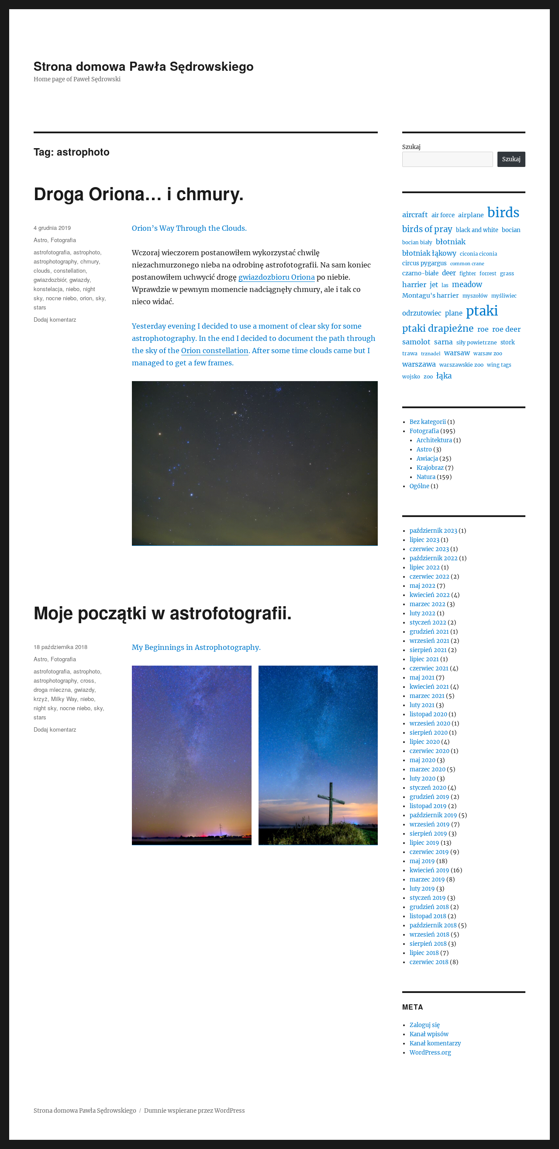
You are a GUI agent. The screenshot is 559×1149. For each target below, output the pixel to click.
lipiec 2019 (424, 843)
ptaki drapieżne (438, 328)
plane (453, 313)
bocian (511, 230)
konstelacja (48, 289)
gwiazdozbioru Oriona (276, 277)
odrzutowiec (422, 313)
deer (449, 273)
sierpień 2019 (428, 833)
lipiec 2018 (424, 953)
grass (507, 273)
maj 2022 (422, 586)
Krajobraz (430, 468)
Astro (40, 240)
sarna (443, 342)
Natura (426, 477)
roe (483, 329)
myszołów (475, 296)
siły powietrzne (476, 342)
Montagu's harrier (430, 295)
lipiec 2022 (425, 567)
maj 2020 (422, 760)
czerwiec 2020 (429, 751)
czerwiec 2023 (429, 549)
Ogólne (419, 486)
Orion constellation (214, 350)
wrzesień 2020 (430, 723)
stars (40, 307)
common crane (467, 264)
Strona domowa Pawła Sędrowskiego (144, 66)
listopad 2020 (428, 714)
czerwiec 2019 (429, 852)
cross (87, 680)
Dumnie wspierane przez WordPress (194, 1110)
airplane (471, 215)
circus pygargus (424, 263)
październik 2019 (433, 815)
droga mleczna (52, 689)
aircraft (415, 214)
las (445, 285)
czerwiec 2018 (429, 962)
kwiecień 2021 (429, 687)
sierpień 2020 (429, 732)
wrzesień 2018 (429, 934)
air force (443, 215)
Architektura (434, 440)
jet (434, 285)
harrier (414, 284)
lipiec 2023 (424, 540)
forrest (488, 274)
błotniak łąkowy (429, 253)
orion (86, 298)
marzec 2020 (427, 769)
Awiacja (427, 458)
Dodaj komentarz (55, 319)
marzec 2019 (427, 879)
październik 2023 (433, 531)
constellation (70, 270)
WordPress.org (430, 1052)
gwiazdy (79, 279)
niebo (72, 289)
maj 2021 (422, 677)
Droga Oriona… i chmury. (139, 193)
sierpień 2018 (428, 944)
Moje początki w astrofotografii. (163, 612)
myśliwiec (504, 296)
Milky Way (64, 698)
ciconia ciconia (478, 254)
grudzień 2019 (429, 797)
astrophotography (55, 261)
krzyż (41, 698)
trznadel (431, 354)
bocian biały (417, 243)
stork (507, 342)
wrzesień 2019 (430, 824)
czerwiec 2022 (429, 576)
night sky (45, 708)
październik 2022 (434, 558)
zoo (428, 376)
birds (503, 213)
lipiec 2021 (424, 659)
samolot (416, 341)
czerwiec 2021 (429, 668)
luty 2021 (422, 705)
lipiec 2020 (425, 742)
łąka (444, 376)
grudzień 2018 (429, 907)
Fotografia (63, 240)
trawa (410, 353)
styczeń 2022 (428, 622)
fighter (467, 274)
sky (100, 298)
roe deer (506, 329)
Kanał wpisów (429, 1034)
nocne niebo (61, 298)
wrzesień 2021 (429, 641)
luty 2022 (422, 613)
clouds (42, 270)
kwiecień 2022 (430, 595)
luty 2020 (422, 778)
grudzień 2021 (429, 631)
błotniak (451, 241)
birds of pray (427, 229)
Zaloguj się (425, 1025)
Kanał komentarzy (435, 1043)
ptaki (482, 311)
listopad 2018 (428, 916)
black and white (477, 230)
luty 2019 (422, 888)
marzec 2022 (427, 604)
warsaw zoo (487, 354)
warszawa (419, 364)
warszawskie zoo (461, 364)
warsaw (457, 353)
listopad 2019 (428, 806)
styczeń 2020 (428, 787)
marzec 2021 (427, 696)
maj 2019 (422, 861)
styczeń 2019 (428, 898)
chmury (89, 261)
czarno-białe (420, 273)
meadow (467, 284)
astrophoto (86, 252)
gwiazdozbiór (50, 279)
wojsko (411, 377)
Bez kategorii (428, 422)
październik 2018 (433, 925)
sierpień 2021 (428, 650)
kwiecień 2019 (429, 870)
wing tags (499, 365)
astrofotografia (52, 252)
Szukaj (411, 147)
